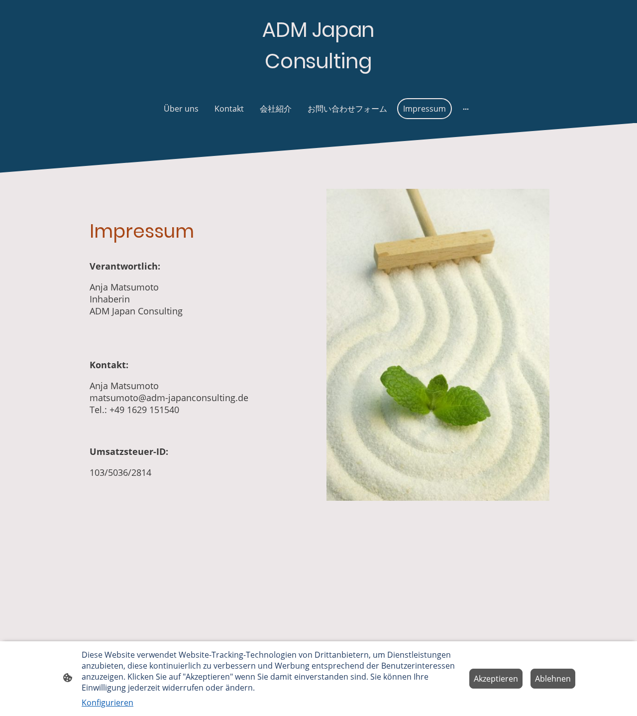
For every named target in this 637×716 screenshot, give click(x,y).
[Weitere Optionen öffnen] (466, 108)
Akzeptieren (496, 678)
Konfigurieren (107, 702)
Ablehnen (553, 678)
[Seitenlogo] (318, 85)
